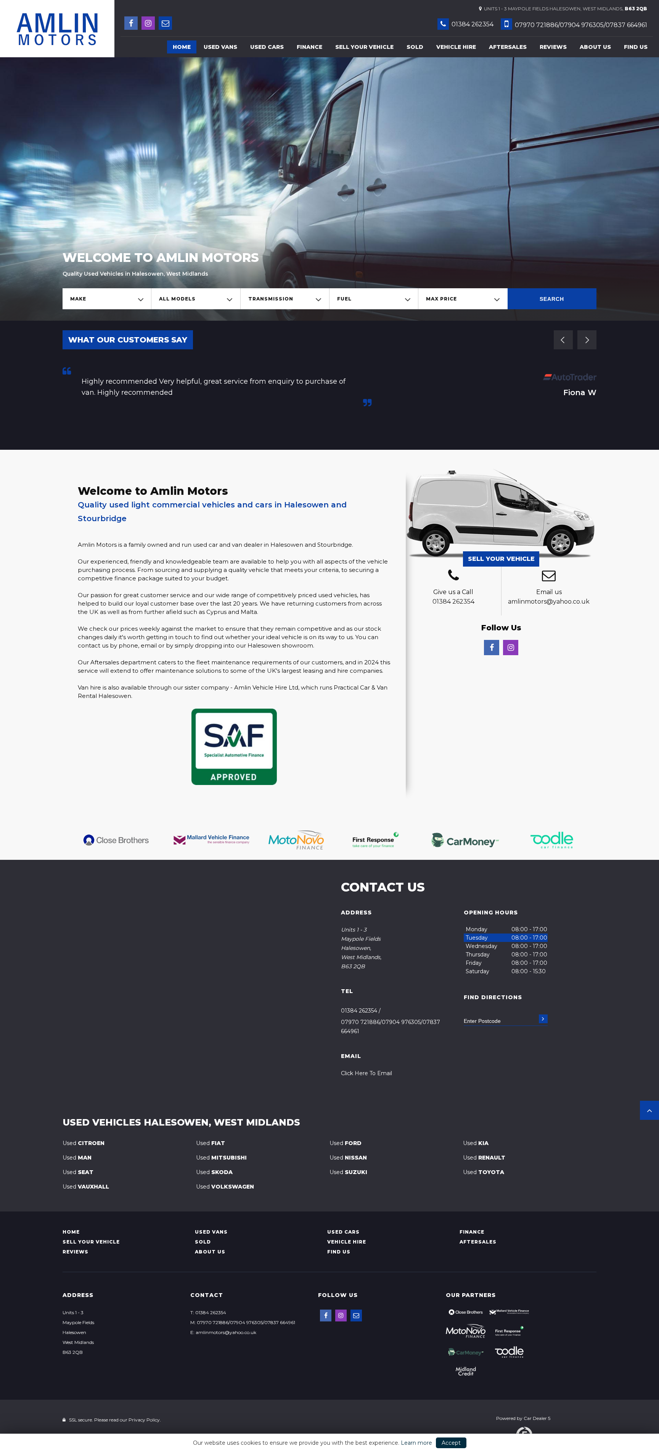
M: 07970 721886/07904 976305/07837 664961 (242, 1322)
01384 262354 (471, 24)
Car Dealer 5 (537, 1418)
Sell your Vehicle (364, 47)
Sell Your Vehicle (501, 558)
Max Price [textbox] (441, 299)
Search (552, 299)
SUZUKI (348, 1172)
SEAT (78, 1172)
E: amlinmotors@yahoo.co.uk (223, 1332)
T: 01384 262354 (208, 1312)
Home (182, 47)
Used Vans (220, 47)
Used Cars (267, 47)
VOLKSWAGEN (225, 1186)
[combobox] (107, 298)
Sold (415, 47)
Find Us (636, 47)
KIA (476, 1143)
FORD (346, 1143)
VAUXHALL (86, 1186)
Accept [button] (451, 1442)
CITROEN (83, 1143)
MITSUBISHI (221, 1157)
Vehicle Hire (456, 47)
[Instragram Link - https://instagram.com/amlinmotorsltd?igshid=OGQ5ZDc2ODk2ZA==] (148, 23)
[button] (649, 1110)
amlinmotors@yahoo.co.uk (549, 601)
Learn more (416, 1442)
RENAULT (484, 1157)
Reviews (553, 47)
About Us (595, 47)
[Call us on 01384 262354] (453, 577)
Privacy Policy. (145, 1420)
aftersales (508, 47)
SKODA (214, 1172)
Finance (309, 47)
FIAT (210, 1143)
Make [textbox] (78, 299)
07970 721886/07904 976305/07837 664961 (580, 25)
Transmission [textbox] (270, 299)
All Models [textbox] (177, 299)
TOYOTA (483, 1172)
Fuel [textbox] (344, 299)
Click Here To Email (366, 1073)
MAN (77, 1157)
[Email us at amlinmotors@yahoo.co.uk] (165, 23)
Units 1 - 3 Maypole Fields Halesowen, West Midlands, (564, 8)
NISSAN (348, 1157)
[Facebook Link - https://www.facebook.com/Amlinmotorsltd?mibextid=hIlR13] (131, 23)
